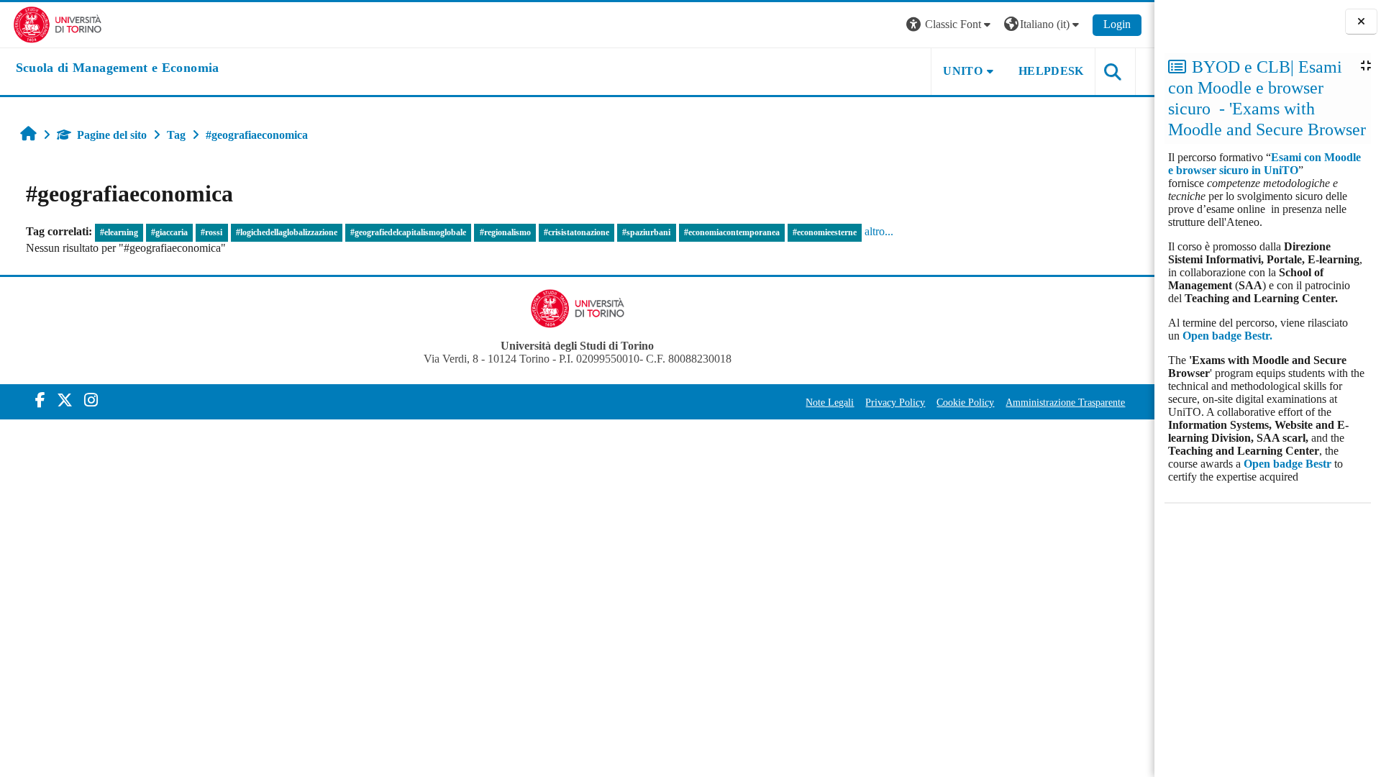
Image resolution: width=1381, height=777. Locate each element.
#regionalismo (505, 232)
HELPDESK (1051, 71)
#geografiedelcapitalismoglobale (408, 232)
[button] (950, 25)
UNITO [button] (963, 71)
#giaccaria (169, 232)
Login (1117, 24)
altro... (879, 231)
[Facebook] (40, 400)
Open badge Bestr (1287, 464)
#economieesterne (825, 232)
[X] (64, 400)
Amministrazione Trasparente (1065, 402)
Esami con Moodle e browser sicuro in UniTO (1264, 163)
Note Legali (830, 402)
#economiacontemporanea (732, 232)
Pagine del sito (112, 135)
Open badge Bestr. (1227, 336)
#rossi (211, 232)
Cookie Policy (965, 402)
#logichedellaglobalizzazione (286, 232)
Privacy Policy (895, 402)
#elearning (119, 232)
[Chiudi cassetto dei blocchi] (1361, 22)
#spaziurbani (646, 232)
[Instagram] (91, 400)
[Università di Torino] (58, 23)
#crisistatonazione (576, 232)
